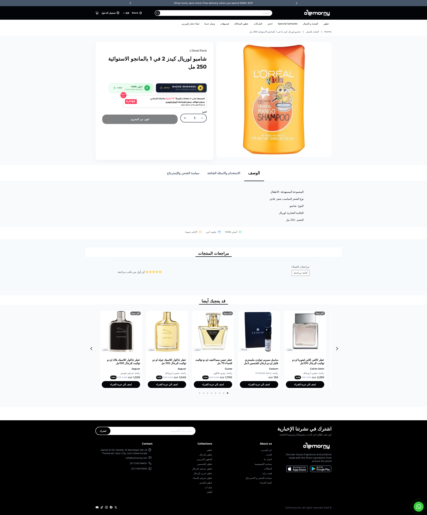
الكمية (204, 112)
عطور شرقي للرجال (202, 468)
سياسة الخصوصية (263, 463)
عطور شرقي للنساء (202, 477)
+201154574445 (138, 463)
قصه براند (267, 473)
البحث (269, 454)
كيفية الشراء (266, 482)
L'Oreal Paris (198, 50)
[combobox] (220, 13)
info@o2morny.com (136, 457)
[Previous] (336, 347)
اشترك (103, 430)
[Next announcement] (296, 3)
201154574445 (139, 468)
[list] (213, 347)
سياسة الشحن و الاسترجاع (259, 477)
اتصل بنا (268, 459)
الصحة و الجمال (310, 23)
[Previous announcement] (130, 3)
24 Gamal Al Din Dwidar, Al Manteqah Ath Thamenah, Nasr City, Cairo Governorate (124, 451)
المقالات (268, 468)
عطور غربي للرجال (202, 473)
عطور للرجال (205, 454)
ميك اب (208, 487)
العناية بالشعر (312, 31)
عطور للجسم (205, 482)
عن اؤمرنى (266, 449)
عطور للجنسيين (204, 463)
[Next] (91, 347)
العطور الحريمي (204, 459)
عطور (326, 23)
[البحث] (157, 13)
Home (328, 31)
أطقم (209, 491)
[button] (97, 13)
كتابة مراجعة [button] (301, 272)
